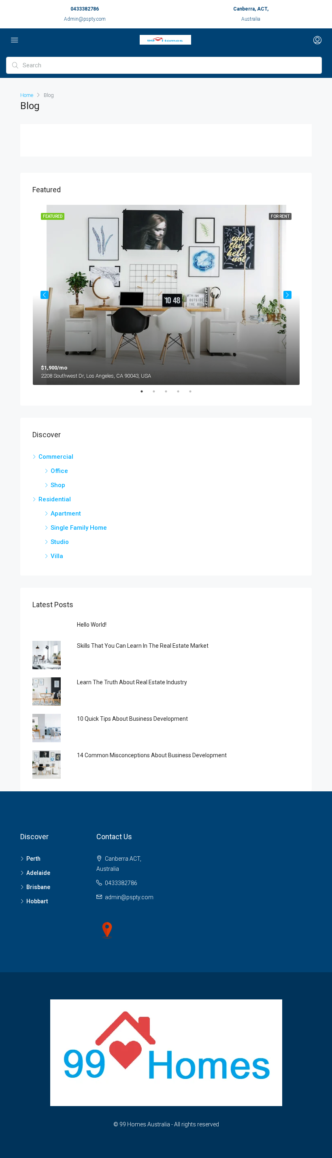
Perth (33, 858)
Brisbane (38, 887)
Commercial (55, 456)
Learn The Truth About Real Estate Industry (132, 682)
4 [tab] (182, 391)
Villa (57, 556)
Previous (44, 295)
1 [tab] (146, 391)
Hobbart (37, 901)
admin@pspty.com (129, 897)
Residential (54, 499)
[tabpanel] (166, 295)
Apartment (66, 513)
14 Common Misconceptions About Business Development (152, 755)
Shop (58, 485)
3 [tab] (170, 391)
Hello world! (91, 624)
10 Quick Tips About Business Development (132, 718)
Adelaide (38, 873)
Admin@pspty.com (85, 19)
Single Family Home (79, 527)
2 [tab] (158, 391)
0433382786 (84, 9)
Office (59, 471)
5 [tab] (194, 391)
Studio (60, 542)
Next (287, 295)
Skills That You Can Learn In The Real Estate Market (143, 645)
